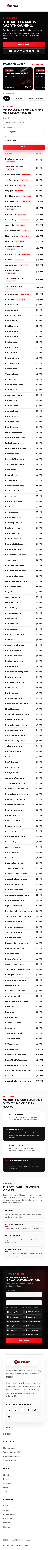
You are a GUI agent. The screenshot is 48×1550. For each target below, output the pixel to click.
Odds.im (14, 241)
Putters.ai (10, 1012)
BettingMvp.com (13, 677)
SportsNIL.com (12, 852)
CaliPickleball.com (14, 890)
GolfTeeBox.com (13, 847)
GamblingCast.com (14, 576)
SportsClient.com (13, 922)
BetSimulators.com (14, 884)
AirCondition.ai (17, 254)
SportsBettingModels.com (18, 1070)
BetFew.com (11, 321)
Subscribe (24, 1340)
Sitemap (26, 1545)
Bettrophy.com (12, 767)
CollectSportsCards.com (17, 895)
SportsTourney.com (15, 858)
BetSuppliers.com (14, 661)
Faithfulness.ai (12, 996)
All (6, 98)
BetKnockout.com (14, 507)
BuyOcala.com (12, 693)
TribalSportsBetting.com (17, 969)
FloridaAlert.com (13, 698)
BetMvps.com (12, 512)
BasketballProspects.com (18, 1081)
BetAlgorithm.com (14, 975)
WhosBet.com (12, 602)
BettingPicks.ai (17, 201)
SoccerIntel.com (13, 1023)
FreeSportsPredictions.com (18, 911)
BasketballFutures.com (16, 1060)
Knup (5, 1505)
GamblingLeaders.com (16, 581)
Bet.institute (11, 475)
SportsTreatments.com (16, 794)
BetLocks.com (12, 953)
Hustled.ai (10, 1007)
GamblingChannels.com (16, 703)
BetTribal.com (12, 762)
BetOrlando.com (13, 650)
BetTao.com (11, 352)
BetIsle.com (11, 400)
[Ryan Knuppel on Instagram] (22, 1410)
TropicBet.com (12, 1038)
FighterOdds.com (14, 906)
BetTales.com (12, 422)
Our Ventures (9, 1448)
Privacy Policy (9, 1545)
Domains (7, 1522)
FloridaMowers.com (15, 565)
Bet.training (11, 480)
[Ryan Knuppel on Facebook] (28, 1410)
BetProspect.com (14, 523)
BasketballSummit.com (16, 879)
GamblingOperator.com (17, 1001)
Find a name (24, 44)
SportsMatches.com (15, 927)
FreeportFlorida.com (15, 571)
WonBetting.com (13, 608)
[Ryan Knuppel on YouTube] (9, 1416)
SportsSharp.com (13, 932)
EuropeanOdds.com (15, 991)
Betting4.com (12, 358)
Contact (6, 1527)
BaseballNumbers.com (16, 874)
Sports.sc (10, 1028)
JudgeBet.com (12, 443)
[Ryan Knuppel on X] (15, 1410)
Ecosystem (8, 1518)
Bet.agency (10, 469)
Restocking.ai (17, 220)
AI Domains (18, 98)
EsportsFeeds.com (14, 900)
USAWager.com (12, 1044)
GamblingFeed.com (14, 778)
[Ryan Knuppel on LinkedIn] (9, 1410)
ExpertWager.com (14, 842)
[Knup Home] (13, 6)
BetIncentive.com (13, 395)
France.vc (15, 299)
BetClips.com (11, 496)
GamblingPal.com (14, 432)
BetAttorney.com (13, 815)
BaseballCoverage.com (16, 943)
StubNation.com (13, 937)
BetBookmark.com (14, 486)
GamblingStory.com (15, 438)
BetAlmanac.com (13, 810)
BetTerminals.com (14, 757)
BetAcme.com (12, 379)
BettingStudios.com (15, 682)
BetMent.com (11, 331)
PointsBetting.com (14, 459)
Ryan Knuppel (9, 1514)
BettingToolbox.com (15, 959)
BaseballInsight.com (15, 948)
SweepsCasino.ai (13, 1033)
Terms (18, 1545)
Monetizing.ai (17, 236)
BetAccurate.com (13, 613)
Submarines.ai (17, 294)
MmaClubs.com (12, 709)
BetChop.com (12, 305)
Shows (6, 1475)
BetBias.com (11, 618)
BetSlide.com (11, 416)
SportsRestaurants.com (17, 789)
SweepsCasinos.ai (14, 863)
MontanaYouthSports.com (18, 448)
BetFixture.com (12, 821)
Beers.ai (14, 260)
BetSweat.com (12, 666)
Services (7, 1434)
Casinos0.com (12, 374)
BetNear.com (11, 406)
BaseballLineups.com (15, 1054)
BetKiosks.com (17, 175)
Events (6, 1479)
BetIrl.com (10, 640)
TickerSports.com (14, 868)
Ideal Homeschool (11, 1456)
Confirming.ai (17, 180)
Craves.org (15, 185)
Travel (6, 1491)
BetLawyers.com (13, 826)
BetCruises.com (13, 315)
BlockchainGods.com (15, 555)
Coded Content (10, 1460)
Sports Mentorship (11, 1452)
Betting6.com (12, 363)
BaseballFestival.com (15, 799)
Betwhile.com (12, 427)
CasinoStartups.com (15, 836)
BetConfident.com (14, 384)
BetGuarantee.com (14, 634)
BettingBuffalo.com (15, 544)
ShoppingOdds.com (15, 783)
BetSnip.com (11, 347)
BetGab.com (11, 390)
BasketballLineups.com (16, 1065)
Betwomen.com (13, 549)
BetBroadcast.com (14, 491)
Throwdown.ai (12, 1076)
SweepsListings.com (15, 741)
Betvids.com (11, 688)
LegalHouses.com (14, 592)
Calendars (7, 1483)
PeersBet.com (12, 453)
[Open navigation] (42, 5)
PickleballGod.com (14, 719)
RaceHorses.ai (12, 1017)
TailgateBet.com (13, 746)
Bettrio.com (11, 831)
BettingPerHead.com (15, 980)
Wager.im (15, 225)
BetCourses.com (13, 751)
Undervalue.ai (12, 1049)
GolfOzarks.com (13, 587)
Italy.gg (14, 191)
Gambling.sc (16, 265)
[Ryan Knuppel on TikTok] (35, 1410)
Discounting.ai (12, 985)
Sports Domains (36, 98)
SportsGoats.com (14, 730)
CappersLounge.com (15, 964)
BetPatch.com (12, 411)
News (5, 1487)
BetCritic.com (12, 624)
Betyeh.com (11, 368)
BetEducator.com (14, 501)
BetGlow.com (11, 326)
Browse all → (38, 64)
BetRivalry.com (12, 533)
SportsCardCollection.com (18, 916)
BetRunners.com (13, 539)
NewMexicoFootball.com (17, 714)
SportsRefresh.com (14, 464)
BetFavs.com (11, 629)
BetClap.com (11, 310)
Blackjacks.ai (11, 773)
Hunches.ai (15, 214)
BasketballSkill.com (15, 804)
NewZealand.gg (18, 196)
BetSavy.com (11, 342)
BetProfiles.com (13, 517)
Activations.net (18, 230)
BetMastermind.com (15, 645)
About (6, 1510)
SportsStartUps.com (15, 735)
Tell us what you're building (24, 51)
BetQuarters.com (13, 528)
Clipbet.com (11, 560)
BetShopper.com (13, 656)
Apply (24, 147)
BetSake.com (11, 337)
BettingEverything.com (16, 672)
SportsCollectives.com (16, 725)
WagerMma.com (13, 597)
